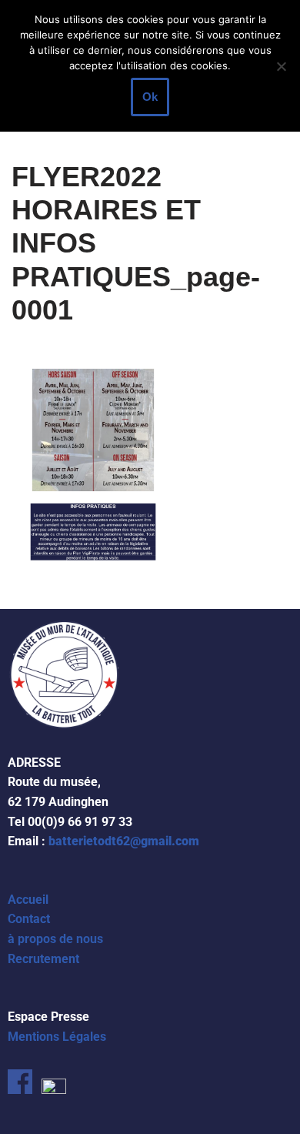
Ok (150, 96)
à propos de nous (55, 939)
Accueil (28, 899)
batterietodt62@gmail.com (123, 841)
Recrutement (43, 959)
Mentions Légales (57, 1036)
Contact (29, 919)
